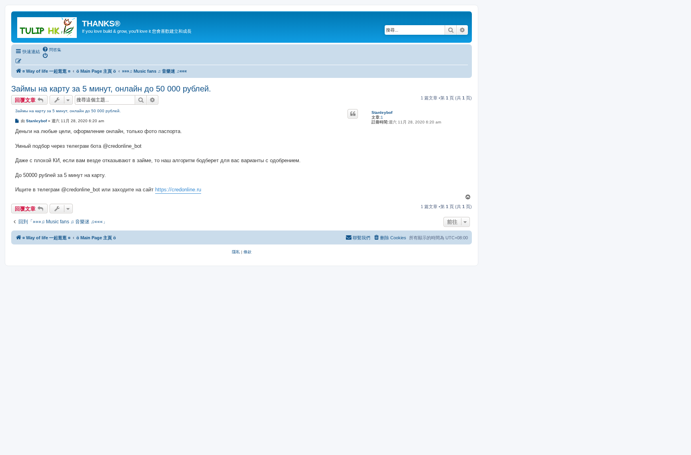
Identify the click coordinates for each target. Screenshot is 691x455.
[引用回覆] (352, 114)
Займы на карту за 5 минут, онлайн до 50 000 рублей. (111, 88)
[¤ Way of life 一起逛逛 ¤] (47, 26)
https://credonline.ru (178, 190)
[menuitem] (51, 49)
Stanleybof (381, 112)
